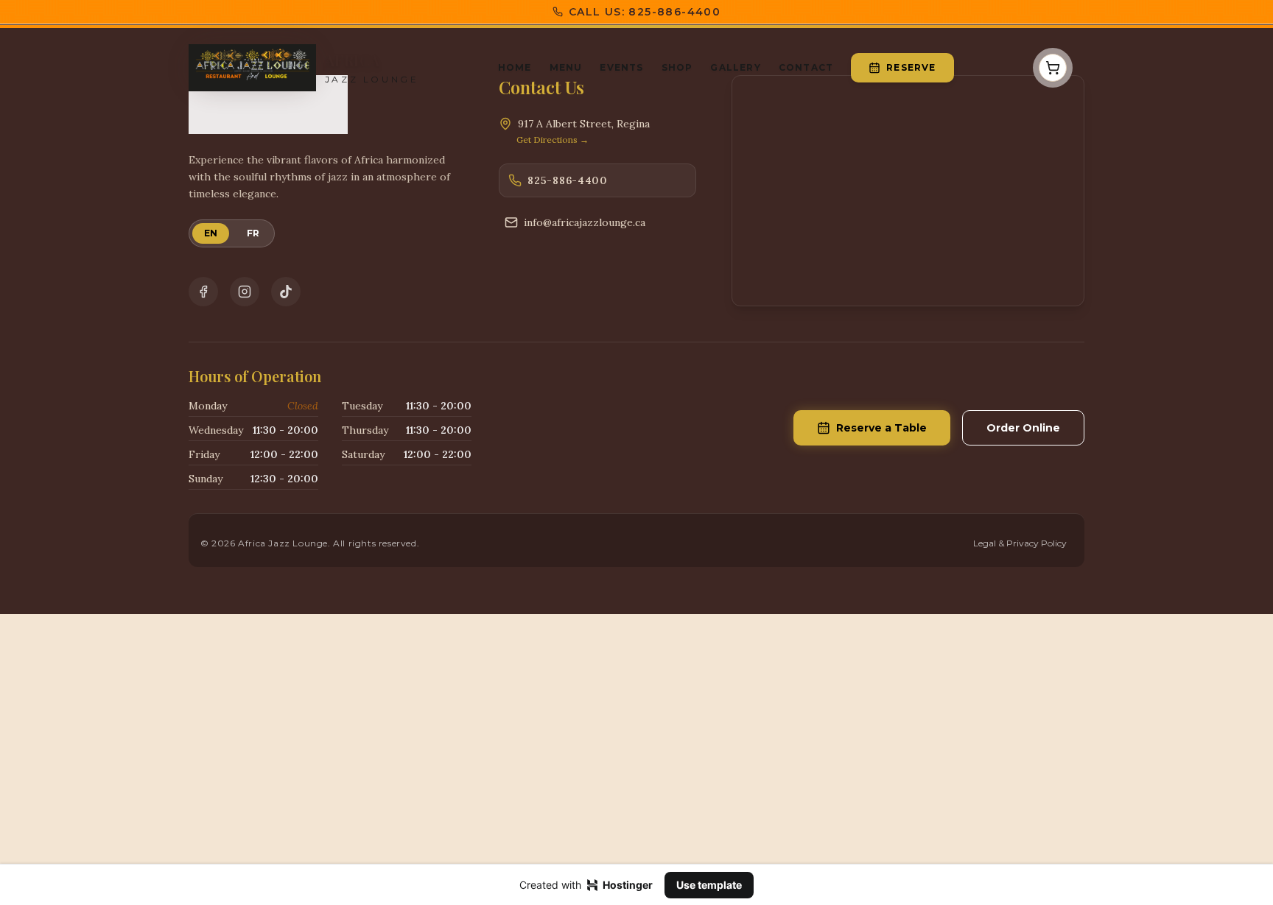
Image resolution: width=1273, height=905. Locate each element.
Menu (566, 67)
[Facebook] (203, 291)
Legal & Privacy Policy (1020, 543)
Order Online (1023, 427)
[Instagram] (244, 291)
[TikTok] (286, 291)
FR (253, 233)
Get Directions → (552, 139)
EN (210, 233)
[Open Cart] (1053, 68)
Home (515, 67)
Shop (677, 67)
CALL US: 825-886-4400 (644, 11)
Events (621, 67)
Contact (806, 67)
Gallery (735, 67)
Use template (709, 884)
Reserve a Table (881, 427)
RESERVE (911, 67)
